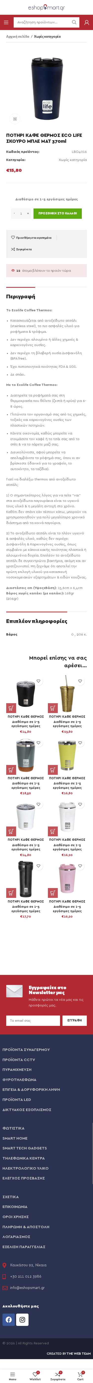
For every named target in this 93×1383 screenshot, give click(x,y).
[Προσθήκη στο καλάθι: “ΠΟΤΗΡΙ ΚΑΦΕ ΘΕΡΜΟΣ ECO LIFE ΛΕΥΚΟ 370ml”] (53, 831)
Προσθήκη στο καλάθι (57, 213)
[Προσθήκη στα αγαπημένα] (38, 681)
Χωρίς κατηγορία (47, 36)
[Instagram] (22, 1320)
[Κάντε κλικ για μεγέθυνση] (15, 119)
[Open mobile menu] (6, 22)
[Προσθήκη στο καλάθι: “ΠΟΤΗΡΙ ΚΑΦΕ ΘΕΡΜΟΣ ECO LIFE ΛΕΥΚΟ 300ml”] (11, 831)
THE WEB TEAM (78, 1353)
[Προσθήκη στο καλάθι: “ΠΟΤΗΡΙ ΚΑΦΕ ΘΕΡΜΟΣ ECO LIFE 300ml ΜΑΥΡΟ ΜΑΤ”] (11, 708)
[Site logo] (46, 7)
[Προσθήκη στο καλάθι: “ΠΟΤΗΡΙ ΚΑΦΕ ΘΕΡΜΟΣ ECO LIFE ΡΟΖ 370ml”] (53, 893)
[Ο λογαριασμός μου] (87, 22)
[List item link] (46, 1050)
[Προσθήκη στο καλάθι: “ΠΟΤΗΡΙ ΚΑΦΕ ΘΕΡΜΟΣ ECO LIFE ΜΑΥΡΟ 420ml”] (11, 893)
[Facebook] (8, 1320)
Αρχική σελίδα (18, 36)
